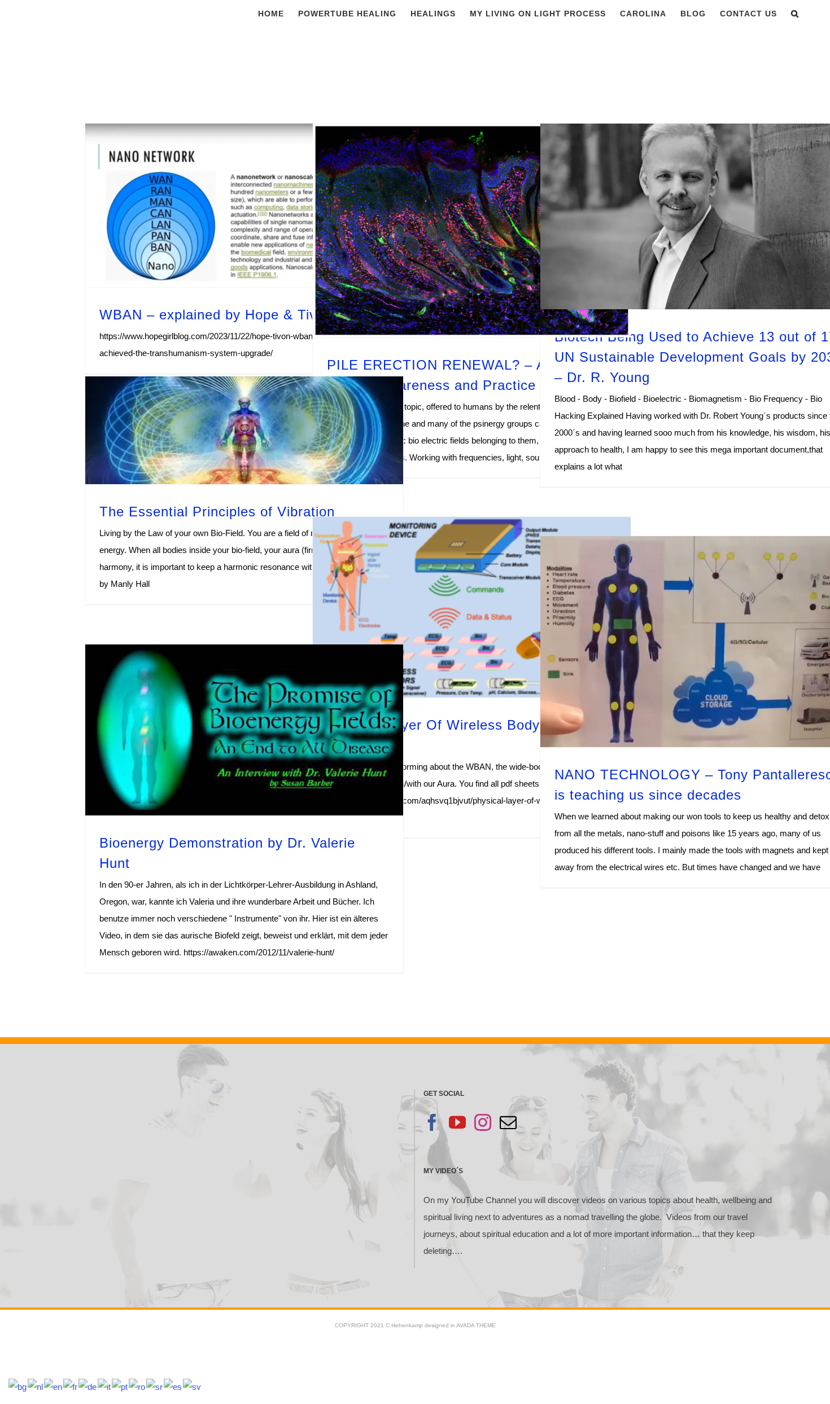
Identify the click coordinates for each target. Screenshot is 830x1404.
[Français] (70, 1386)
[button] (795, 13)
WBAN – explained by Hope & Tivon (216, 314)
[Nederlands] (36, 1386)
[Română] (137, 1386)
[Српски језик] (155, 1386)
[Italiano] (105, 1386)
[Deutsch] (88, 1386)
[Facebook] (431, 1122)
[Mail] (508, 1122)
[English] (53, 1386)
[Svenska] (192, 1386)
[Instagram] (482, 1122)
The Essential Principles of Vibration (217, 511)
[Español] (173, 1386)
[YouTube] (457, 1122)
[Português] (120, 1386)
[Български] (18, 1386)
